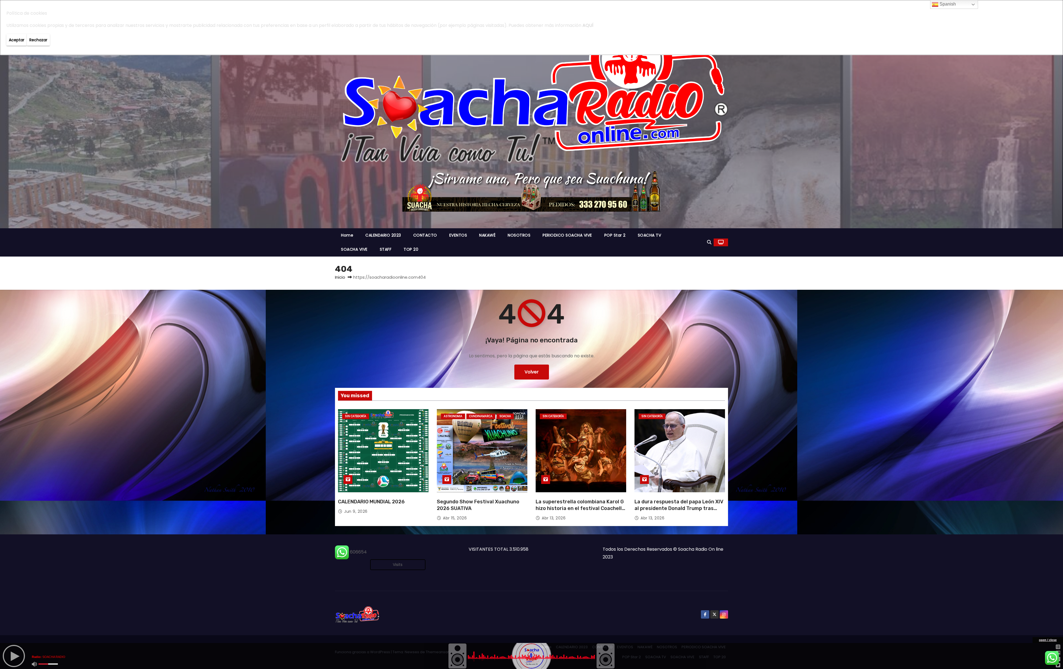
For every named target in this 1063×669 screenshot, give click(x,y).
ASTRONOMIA (453, 416)
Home (347, 235)
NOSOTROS (519, 235)
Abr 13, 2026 (554, 518)
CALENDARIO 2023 (383, 235)
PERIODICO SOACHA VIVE (567, 235)
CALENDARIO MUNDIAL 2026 (371, 502)
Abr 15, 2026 (455, 518)
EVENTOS (458, 235)
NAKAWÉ (487, 235)
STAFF (386, 249)
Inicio (340, 277)
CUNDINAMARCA (480, 416)
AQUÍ (588, 25)
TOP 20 (411, 249)
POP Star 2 (615, 235)
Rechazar (38, 40)
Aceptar (16, 40)
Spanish (947, 4)
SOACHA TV (649, 235)
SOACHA (505, 416)
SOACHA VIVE (354, 249)
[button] (709, 242)
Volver (532, 372)
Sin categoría (355, 416)
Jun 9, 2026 (356, 511)
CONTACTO (425, 235)
